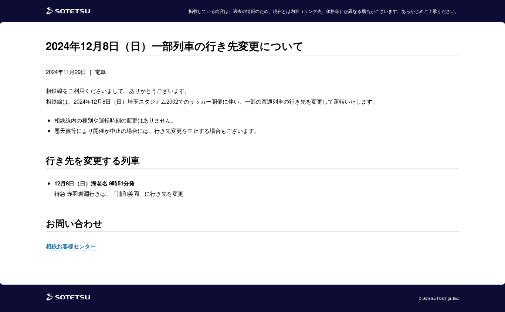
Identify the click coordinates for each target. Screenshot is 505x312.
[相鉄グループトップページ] (68, 298)
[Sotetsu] (68, 11)
